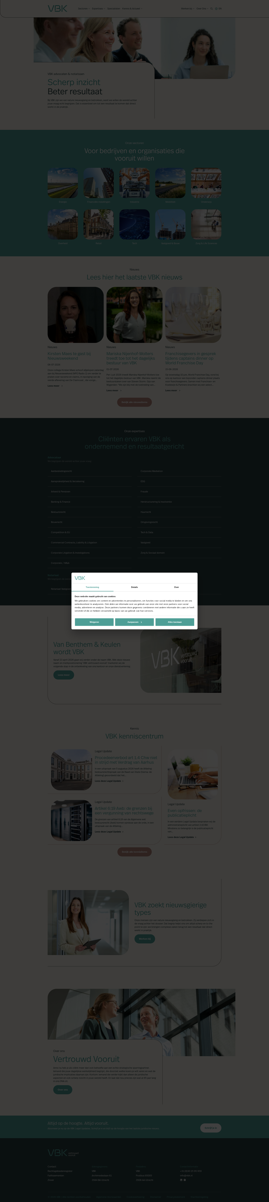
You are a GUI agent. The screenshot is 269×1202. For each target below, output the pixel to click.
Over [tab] (176, 587)
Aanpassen (132, 622)
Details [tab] (134, 587)
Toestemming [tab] (92, 587)
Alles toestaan (175, 622)
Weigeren (94, 622)
